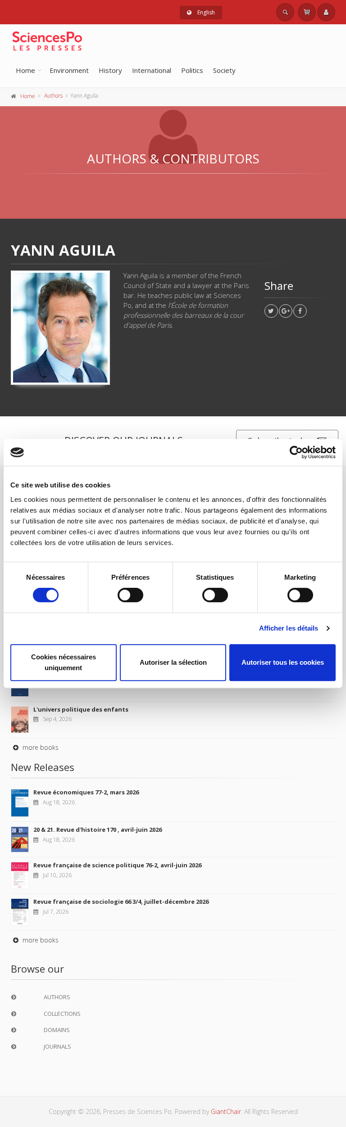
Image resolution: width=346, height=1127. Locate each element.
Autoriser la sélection (173, 662)
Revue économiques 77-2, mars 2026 (86, 792)
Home (25, 70)
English (205, 12)
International (151, 70)
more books (40, 747)
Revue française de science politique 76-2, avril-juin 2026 (117, 865)
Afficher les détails (289, 628)
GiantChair (226, 1111)
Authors (53, 95)
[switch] (130, 595)
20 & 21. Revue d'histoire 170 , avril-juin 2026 (97, 829)
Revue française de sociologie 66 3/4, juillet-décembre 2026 (121, 901)
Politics (192, 70)
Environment (69, 70)
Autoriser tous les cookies (282, 662)
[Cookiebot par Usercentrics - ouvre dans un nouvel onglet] (296, 452)
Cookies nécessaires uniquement (63, 662)
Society (224, 70)
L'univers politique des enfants (80, 709)
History (110, 70)
